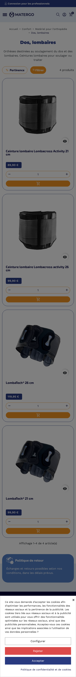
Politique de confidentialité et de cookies (46, 669)
